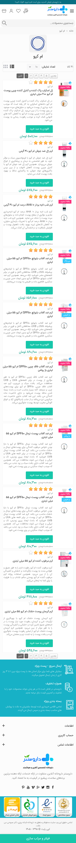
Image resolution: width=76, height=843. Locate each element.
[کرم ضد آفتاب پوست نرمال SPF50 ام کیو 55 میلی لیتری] (64, 446)
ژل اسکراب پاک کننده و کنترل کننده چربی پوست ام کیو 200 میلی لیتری (28, 92)
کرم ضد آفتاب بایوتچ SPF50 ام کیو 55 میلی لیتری (30, 260)
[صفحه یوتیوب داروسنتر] (28, 787)
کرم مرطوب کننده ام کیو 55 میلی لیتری (33, 561)
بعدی (53, 76)
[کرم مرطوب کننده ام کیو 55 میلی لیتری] (64, 574)
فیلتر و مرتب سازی (38, 838)
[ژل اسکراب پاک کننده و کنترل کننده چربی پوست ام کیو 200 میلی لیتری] (64, 103)
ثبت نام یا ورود (30, 2)
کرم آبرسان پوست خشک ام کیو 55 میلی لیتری (29, 611)
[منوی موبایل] (72, 11)
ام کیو (50, 86)
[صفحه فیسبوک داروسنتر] (52, 787)
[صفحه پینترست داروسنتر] (23, 787)
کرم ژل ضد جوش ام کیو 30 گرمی (36, 151)
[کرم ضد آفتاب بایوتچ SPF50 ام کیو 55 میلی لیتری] (64, 271)
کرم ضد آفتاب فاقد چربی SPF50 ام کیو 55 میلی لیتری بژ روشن (28, 368)
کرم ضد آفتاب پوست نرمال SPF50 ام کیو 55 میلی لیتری (29, 435)
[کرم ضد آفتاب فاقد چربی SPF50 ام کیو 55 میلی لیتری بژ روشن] (64, 380)
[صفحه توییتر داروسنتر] (42, 787)
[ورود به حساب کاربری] (11, 11)
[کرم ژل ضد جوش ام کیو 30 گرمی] (64, 164)
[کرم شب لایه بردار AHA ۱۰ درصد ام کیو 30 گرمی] (64, 218)
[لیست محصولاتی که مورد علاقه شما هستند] (18, 11)
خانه (71, 31)
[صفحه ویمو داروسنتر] (33, 787)
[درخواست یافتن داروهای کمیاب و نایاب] (25, 11)
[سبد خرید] (4, 11)
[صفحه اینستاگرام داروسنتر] (47, 787)
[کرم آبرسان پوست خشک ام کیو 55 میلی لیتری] (64, 624)
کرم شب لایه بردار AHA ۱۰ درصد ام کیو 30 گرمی (28, 205)
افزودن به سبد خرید (39, 129)
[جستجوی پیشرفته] (4, 23)
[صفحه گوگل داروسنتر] (38, 787)
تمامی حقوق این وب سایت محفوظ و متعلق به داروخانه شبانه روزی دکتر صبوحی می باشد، (38, 824)
